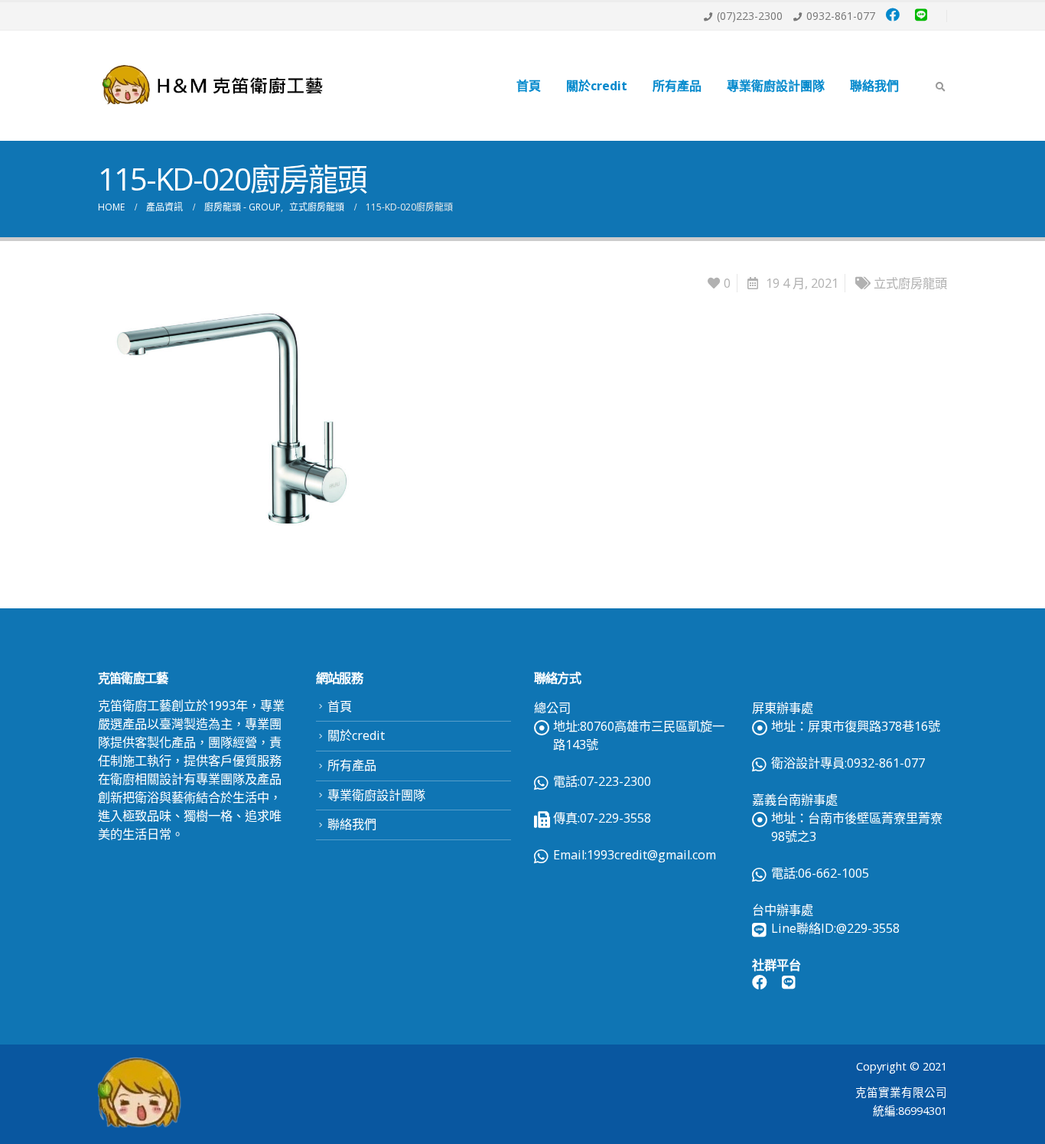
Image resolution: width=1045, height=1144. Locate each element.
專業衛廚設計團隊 (776, 85)
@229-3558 (868, 928)
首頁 (528, 85)
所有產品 (677, 85)
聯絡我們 (874, 85)
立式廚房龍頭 (910, 283)
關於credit (596, 85)
